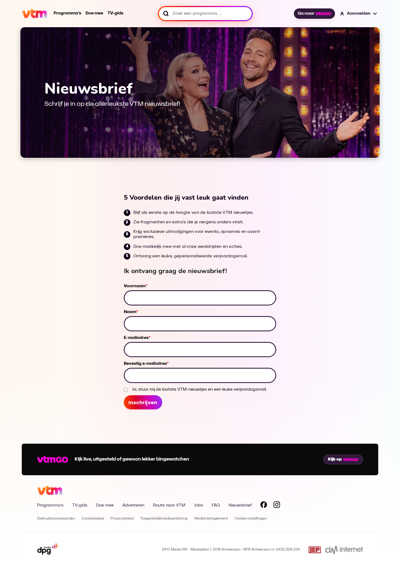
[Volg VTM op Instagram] (276, 505)
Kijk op (335, 459)
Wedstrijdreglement (211, 519)
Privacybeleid (122, 519)
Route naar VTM (169, 505)
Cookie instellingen (251, 519)
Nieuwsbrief (240, 505)
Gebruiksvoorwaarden (56, 519)
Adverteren (133, 505)
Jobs (198, 505)
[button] (358, 13)
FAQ (216, 505)
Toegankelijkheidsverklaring (163, 519)
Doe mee (94, 13)
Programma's (67, 13)
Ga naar (306, 13)
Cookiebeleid (93, 519)
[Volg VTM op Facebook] (263, 505)
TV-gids (115, 13)
